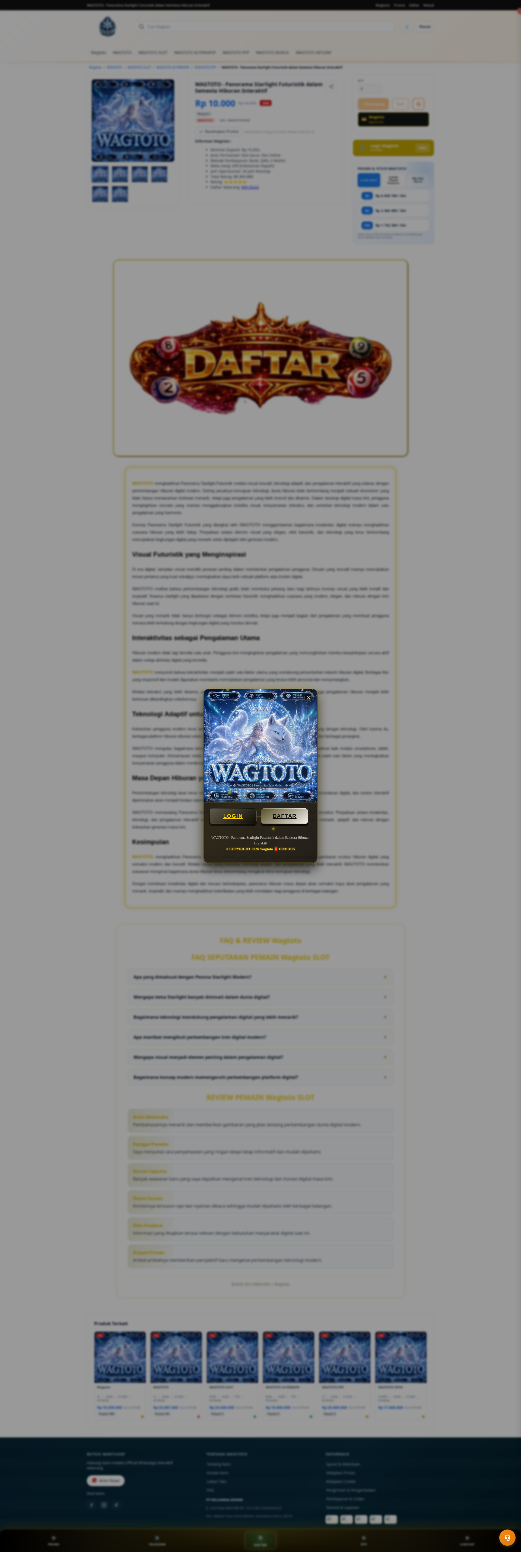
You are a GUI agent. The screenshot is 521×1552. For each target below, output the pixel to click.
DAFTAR (285, 816)
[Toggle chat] (507, 1538)
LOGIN (233, 816)
